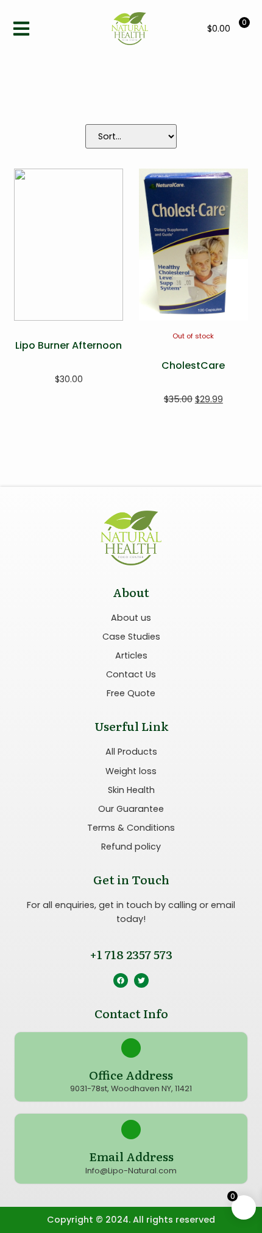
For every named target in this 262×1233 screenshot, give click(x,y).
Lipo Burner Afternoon (68, 345)
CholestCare (193, 365)
